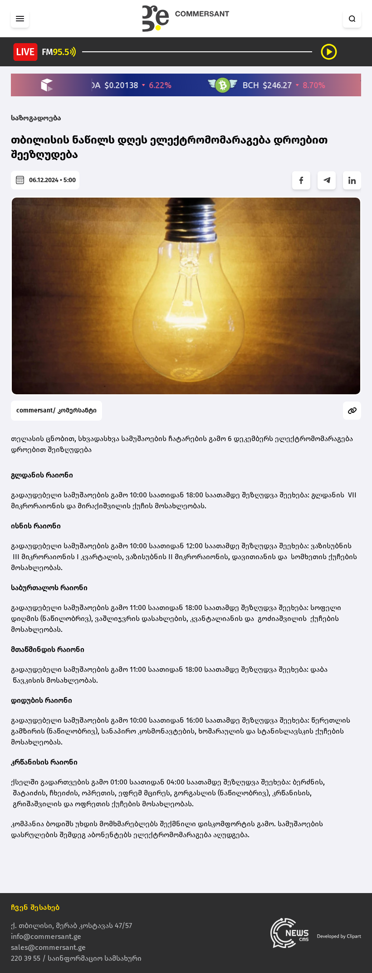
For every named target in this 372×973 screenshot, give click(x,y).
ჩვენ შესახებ (35, 907)
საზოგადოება (36, 118)
